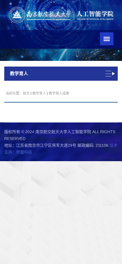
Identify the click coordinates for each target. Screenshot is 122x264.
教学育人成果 (59, 93)
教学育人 (39, 93)
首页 (26, 93)
